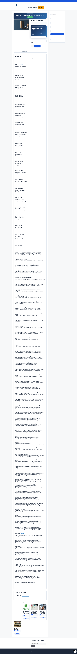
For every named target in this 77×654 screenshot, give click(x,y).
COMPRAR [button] (25, 618)
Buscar (33, 645)
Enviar (57, 34)
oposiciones (23, 6)
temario (21, 64)
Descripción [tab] (16, 51)
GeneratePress (44, 651)
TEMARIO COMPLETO (25, 596)
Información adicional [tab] (24, 51)
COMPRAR (17, 633)
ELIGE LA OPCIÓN (53, 12)
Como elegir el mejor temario (32, 7)
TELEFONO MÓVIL (53, 25)
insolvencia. (22, 533)
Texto (51, 29)
